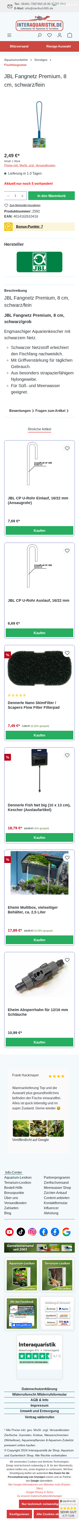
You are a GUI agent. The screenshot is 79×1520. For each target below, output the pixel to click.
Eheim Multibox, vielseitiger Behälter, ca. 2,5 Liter (33, 909)
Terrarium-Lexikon (17, 1182)
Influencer (51, 1208)
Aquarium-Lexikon (18, 1177)
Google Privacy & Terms (39, 1492)
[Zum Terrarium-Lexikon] (57, 1275)
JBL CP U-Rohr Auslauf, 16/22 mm (38, 600)
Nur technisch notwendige (41, 1504)
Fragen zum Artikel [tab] (50, 411)
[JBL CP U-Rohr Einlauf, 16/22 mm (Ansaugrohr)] (39, 463)
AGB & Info (39, 1400)
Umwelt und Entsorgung (39, 1411)
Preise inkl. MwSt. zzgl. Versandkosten (29, 165)
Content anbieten (57, 1198)
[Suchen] (39, 35)
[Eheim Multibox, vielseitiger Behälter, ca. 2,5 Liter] (39, 873)
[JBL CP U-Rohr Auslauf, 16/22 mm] (39, 566)
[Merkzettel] (49, 35)
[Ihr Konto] (60, 35)
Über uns (11, 1198)
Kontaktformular (55, 1203)
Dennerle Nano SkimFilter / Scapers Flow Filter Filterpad (34, 705)
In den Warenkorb (51, 196)
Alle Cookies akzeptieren (54, 1514)
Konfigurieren (19, 1514)
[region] (39, 125)
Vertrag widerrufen (39, 1417)
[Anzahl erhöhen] (22, 195)
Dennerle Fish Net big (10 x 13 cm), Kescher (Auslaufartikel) (39, 807)
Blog (7, 1213)
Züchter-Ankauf (55, 1193)
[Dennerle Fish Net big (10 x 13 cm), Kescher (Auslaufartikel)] (39, 770)
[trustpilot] (39, 1352)
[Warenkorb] (70, 35)
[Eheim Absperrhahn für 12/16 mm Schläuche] (39, 975)
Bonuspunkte (14, 1193)
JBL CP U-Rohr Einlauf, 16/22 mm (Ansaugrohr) (38, 500)
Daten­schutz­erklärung (39, 1389)
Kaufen (39, 530)
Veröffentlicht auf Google (30, 1140)
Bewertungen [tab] (20, 411)
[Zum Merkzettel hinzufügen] (67, 448)
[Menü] (9, 35)
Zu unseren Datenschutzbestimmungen (39, 1496)
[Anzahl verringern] (8, 195)
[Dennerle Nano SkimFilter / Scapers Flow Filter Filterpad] (39, 668)
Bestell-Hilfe (13, 1187)
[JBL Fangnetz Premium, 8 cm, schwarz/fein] (39, 124)
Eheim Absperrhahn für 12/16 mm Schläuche (38, 1012)
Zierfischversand (56, 1182)
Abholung (51, 1213)
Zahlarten (11, 1208)
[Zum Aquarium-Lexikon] (22, 1275)
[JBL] (39, 262)
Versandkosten (15, 1203)
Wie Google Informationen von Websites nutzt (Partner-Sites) (39, 1486)
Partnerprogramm (57, 1177)
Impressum (39, 1405)
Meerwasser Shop (57, 1187)
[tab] (39, 290)
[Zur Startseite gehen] (39, 22)
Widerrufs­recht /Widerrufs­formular (39, 1394)
